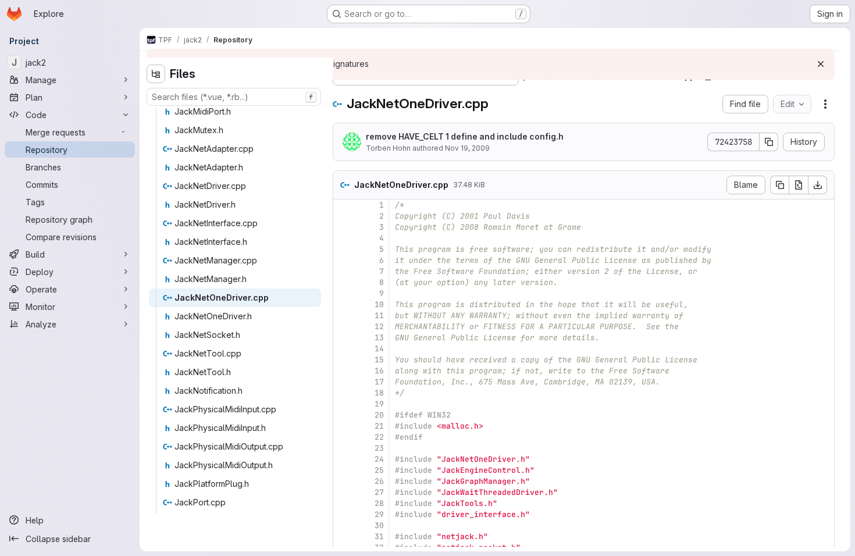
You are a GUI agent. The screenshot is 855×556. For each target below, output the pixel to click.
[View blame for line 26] (343, 481)
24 (379, 459)
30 (379, 525)
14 (379, 349)
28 (379, 503)
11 (379, 315)
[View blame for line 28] (343, 503)
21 (379, 426)
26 (379, 481)
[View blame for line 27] (343, 492)
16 (379, 371)
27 (379, 492)
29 (379, 514)
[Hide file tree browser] (156, 74)
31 (379, 536)
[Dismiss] (821, 64)
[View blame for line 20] (343, 414)
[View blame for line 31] (343, 536)
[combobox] (234, 97)
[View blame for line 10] (343, 304)
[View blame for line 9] (343, 293)
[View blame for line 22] (343, 437)
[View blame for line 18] (343, 392)
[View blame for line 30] (343, 525)
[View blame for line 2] (343, 216)
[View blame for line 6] (343, 260)
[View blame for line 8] (343, 282)
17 (379, 382)
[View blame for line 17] (343, 381)
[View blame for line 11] (343, 315)
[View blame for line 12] (343, 326)
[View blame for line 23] (343, 448)
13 (379, 338)
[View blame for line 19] (343, 403)
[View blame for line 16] (343, 370)
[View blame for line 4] (343, 238)
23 (379, 448)
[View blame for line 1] (343, 205)
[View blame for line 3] (343, 227)
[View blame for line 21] (343, 426)
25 (379, 470)
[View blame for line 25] (343, 470)
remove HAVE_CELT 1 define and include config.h (465, 136)
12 (379, 327)
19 (379, 404)
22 (379, 437)
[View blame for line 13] (343, 337)
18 (379, 393)
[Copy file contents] (779, 185)
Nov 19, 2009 (467, 148)
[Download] (817, 185)
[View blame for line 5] (343, 249)
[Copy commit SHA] (769, 142)
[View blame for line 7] (343, 271)
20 (379, 415)
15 (379, 360)
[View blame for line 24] (343, 459)
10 (379, 304)
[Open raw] (798, 185)
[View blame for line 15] (343, 359)
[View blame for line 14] (343, 348)
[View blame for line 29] (343, 514)
